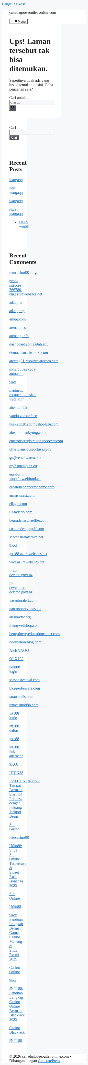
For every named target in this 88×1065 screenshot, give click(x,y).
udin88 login (14, 669)
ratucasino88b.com (23, 705)
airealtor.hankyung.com (27, 432)
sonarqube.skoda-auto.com (22, 371)
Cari (12, 127)
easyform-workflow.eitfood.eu (25, 476)
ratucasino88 (19, 837)
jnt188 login (14, 715)
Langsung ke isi (14, 4)
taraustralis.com (21, 696)
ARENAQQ (19, 650)
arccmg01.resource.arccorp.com (33, 361)
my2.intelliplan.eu (23, 466)
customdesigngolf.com (26, 529)
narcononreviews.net (25, 609)
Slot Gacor (14, 827)
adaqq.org (17, 311)
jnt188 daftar (14, 728)
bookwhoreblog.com (25, 642)
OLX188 (16, 659)
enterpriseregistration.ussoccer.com (36, 441)
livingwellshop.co (23, 625)
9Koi (13, 545)
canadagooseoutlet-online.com (32, 12)
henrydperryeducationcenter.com (34, 634)
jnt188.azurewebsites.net (28, 554)
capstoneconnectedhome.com (32, 487)
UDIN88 (16, 773)
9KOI (13, 764)
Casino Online (14, 969)
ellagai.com (18, 504)
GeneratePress (49, 1061)
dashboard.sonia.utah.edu (28, 344)
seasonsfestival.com (24, 680)
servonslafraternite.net (26, 537)
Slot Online (14, 896)
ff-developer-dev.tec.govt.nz (21, 587)
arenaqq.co (17, 327)
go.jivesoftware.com (25, 457)
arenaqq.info (19, 336)
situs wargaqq (16, 211)
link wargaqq (16, 190)
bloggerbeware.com (24, 688)
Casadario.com (20, 512)
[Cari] (12, 107)
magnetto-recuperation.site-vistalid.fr (22, 394)
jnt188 (14, 739)
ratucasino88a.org (23, 272)
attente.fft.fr (18, 407)
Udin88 (15, 907)
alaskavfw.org (20, 617)
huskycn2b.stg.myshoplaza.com (33, 424)
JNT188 (15, 1040)
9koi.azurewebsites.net (26, 562)
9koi (12, 382)
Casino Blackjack (17, 1030)
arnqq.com (17, 319)
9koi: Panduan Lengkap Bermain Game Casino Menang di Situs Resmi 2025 (16, 937)
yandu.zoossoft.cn (23, 416)
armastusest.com (21, 495)
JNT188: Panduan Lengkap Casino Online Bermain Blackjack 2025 (17, 1004)
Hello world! (24, 224)
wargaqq (16, 180)
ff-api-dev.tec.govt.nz (21, 572)
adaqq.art (16, 302)
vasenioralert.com (22, 600)
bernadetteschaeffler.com (28, 520)
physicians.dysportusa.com (30, 449)
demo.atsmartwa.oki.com (28, 352)
